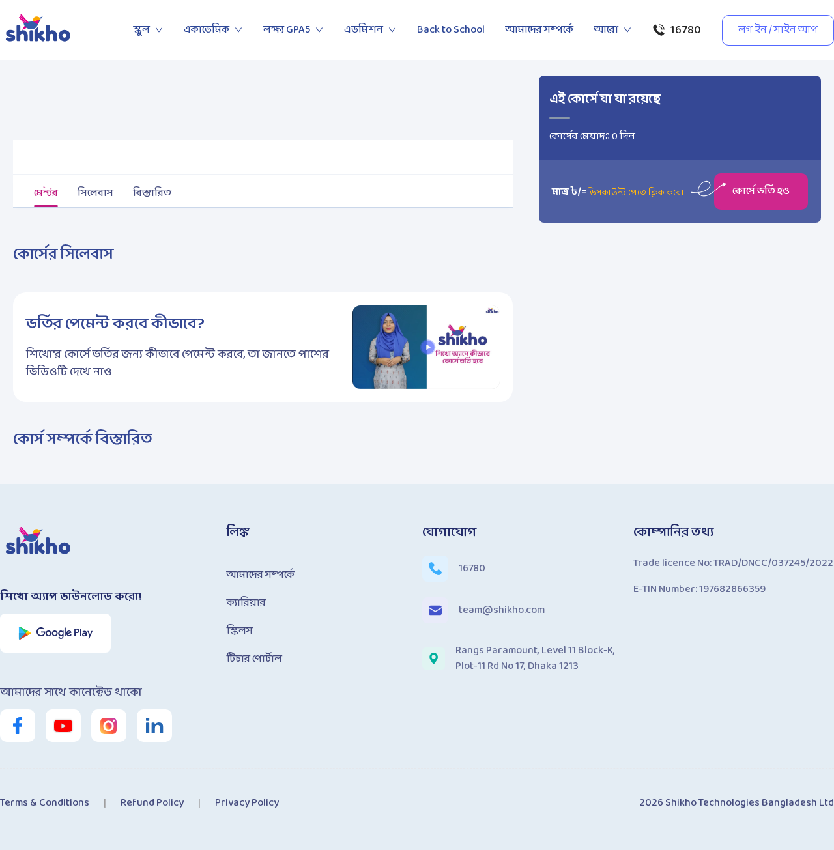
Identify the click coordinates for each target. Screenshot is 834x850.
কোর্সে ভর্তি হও (761, 191)
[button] (427, 347)
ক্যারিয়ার (246, 603)
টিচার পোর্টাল (254, 659)
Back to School (451, 29)
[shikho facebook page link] (17, 725)
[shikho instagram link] (108, 725)
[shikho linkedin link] (154, 725)
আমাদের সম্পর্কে (539, 29)
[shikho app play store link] (55, 633)
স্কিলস (240, 631)
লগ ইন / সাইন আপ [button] (778, 29)
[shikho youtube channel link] (63, 725)
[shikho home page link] (39, 30)
